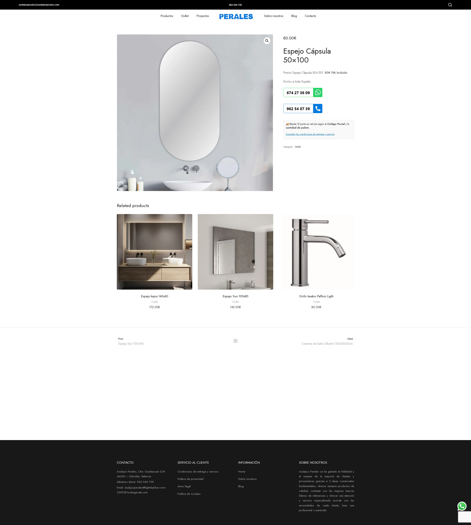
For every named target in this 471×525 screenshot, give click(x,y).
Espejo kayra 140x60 (154, 296)
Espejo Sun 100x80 (235, 296)
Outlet (185, 16)
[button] (267, 40)
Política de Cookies (189, 494)
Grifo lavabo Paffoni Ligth (316, 296)
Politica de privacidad (190, 479)
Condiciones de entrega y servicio (198, 472)
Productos (166, 16)
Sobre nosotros (273, 16)
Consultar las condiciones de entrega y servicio (310, 134)
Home (241, 472)
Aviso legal (184, 486)
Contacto (310, 16)
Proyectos (202, 16)
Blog (294, 16)
